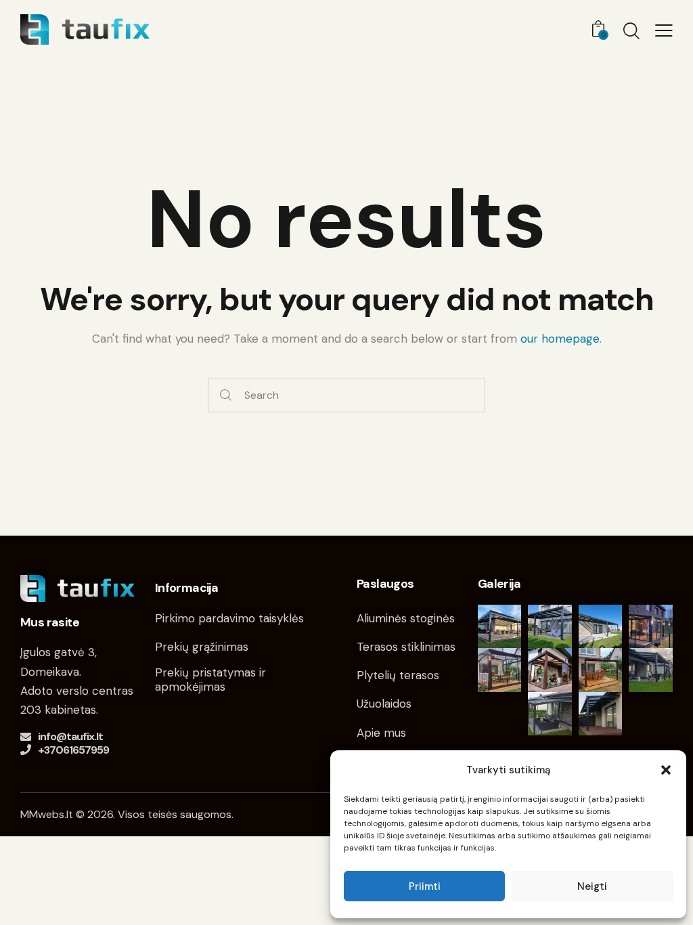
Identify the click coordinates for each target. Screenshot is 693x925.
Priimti (425, 886)
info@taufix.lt (70, 736)
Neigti (592, 886)
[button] (666, 770)
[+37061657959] (25, 749)
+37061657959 (73, 750)
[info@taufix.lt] (25, 736)
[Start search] (226, 396)
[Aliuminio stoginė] (601, 714)
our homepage (560, 338)
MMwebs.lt (46, 814)
